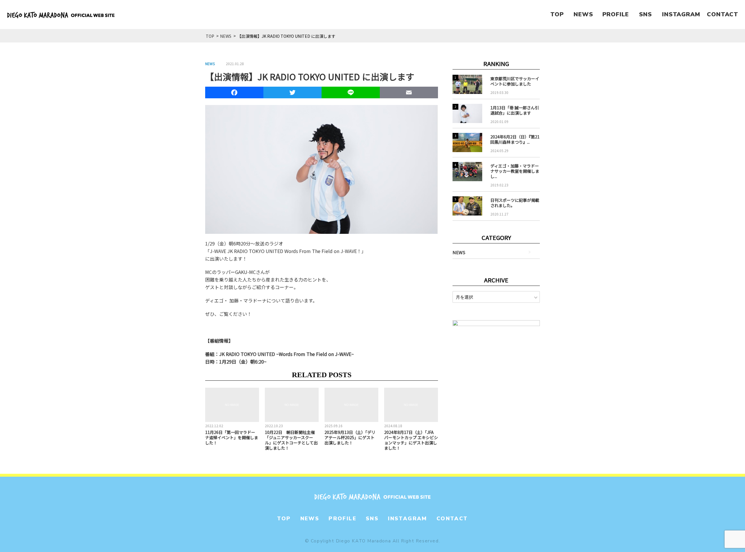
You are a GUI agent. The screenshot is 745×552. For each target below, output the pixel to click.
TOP (557, 14)
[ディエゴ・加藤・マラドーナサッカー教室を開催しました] (467, 171)
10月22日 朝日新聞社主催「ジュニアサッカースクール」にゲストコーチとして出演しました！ (291, 440)
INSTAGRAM (681, 14)
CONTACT (722, 14)
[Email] (409, 93)
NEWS (583, 14)
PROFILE (615, 14)
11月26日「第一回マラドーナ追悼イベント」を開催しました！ (231, 437)
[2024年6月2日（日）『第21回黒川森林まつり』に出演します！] (467, 142)
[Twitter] (292, 93)
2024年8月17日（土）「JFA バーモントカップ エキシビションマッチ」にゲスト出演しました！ (411, 440)
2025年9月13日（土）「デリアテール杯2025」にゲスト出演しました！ (349, 437)
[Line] (351, 93)
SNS (645, 14)
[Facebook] (234, 93)
